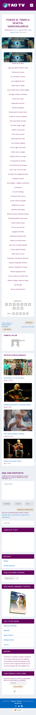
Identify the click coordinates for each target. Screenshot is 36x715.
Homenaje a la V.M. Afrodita (14, 378)
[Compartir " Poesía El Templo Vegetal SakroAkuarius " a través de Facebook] (6, 304)
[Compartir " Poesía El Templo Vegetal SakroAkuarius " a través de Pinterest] (22, 304)
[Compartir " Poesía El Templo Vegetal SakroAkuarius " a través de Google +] (14, 304)
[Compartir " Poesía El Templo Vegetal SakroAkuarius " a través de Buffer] (29, 304)
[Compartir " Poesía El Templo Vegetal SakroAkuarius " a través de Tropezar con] (14, 308)
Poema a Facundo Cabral (13, 461)
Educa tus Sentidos (10, 626)
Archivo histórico (9, 566)
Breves (6, 561)
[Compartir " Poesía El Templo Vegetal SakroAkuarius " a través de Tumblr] (18, 304)
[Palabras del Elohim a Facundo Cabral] (18, 392)
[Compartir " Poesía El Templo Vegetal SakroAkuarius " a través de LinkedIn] (26, 304)
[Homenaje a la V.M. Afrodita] (18, 367)
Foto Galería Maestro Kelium (14, 434)
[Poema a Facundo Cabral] (18, 448)
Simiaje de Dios (9, 640)
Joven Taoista (8, 635)
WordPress (18, 703)
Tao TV (16, 30)
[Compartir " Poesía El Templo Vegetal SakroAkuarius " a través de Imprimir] (22, 308)
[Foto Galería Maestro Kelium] (18, 420)
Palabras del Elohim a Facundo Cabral (17, 405)
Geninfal (7, 630)
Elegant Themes (16, 701)
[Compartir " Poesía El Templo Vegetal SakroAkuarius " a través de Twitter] (10, 304)
